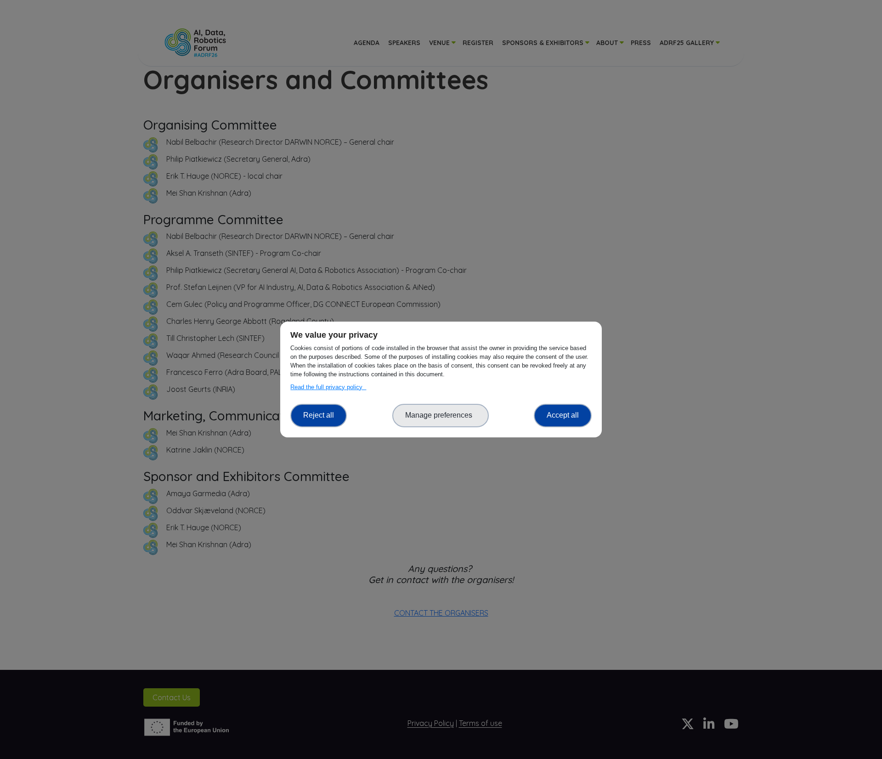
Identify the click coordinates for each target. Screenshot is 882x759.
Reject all (318, 415)
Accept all (563, 415)
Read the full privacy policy (328, 387)
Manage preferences (440, 415)
